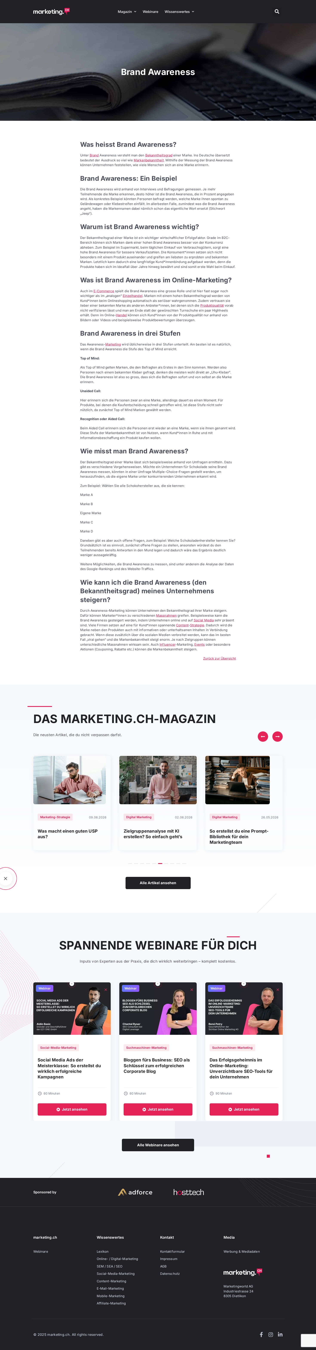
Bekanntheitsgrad (158, 155)
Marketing (113, 344)
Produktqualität (212, 305)
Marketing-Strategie (55, 817)
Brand (94, 155)
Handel (121, 315)
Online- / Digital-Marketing (117, 1259)
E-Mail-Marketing (110, 1288)
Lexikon (103, 1251)
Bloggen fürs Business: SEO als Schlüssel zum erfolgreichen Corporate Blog (157, 1065)
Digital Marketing (139, 817)
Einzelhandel (133, 296)
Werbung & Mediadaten (242, 1251)
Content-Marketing (111, 1281)
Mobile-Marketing (110, 1296)
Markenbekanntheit (149, 160)
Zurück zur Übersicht (219, 658)
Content (182, 625)
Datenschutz (170, 1274)
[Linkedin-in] (280, 1334)
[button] (277, 12)
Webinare (150, 11)
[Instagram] (270, 1334)
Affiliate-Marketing (111, 1303)
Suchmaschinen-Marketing (146, 1047)
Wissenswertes (177, 11)
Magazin (125, 11)
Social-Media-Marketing (58, 1047)
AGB (163, 1266)
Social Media (204, 620)
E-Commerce (104, 291)
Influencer (167, 644)
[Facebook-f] (261, 1334)
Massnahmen (166, 615)
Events (199, 644)
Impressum (168, 1259)
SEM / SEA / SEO (109, 1266)
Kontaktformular (172, 1251)
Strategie (197, 625)
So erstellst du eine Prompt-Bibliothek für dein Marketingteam (239, 837)
